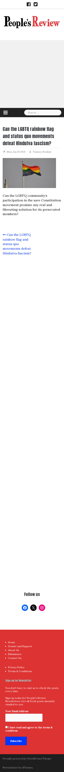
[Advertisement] (32, 74)
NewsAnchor (10, 767)
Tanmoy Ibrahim (42, 151)
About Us (13, 650)
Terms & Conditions (20, 671)
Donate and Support (20, 646)
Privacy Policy (16, 667)
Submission (14, 654)
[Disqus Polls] (32, 305)
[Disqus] (32, 399)
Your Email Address (16, 711)
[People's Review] (32, 22)
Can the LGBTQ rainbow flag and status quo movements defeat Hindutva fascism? (17, 244)
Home (11, 642)
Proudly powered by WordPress (22, 758)
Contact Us (15, 658)
